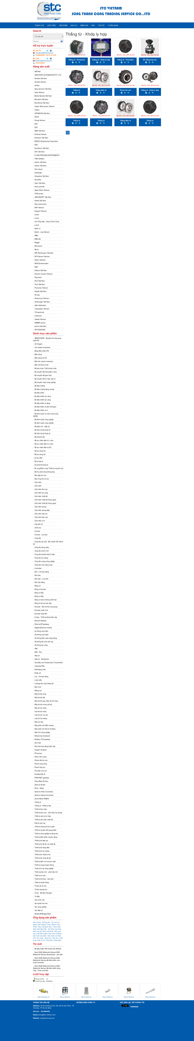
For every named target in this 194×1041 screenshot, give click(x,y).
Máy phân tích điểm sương (44, 725)
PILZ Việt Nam (40, 281)
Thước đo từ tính (40, 886)
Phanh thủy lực (40, 767)
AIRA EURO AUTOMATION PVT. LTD (48, 75)
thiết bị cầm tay (40, 823)
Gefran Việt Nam (40, 162)
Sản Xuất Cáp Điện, (40, 936)
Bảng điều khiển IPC (42, 351)
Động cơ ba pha (40, 589)
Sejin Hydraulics (40, 305)
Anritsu (37, 85)
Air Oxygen (38, 344)
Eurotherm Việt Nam (42, 148)
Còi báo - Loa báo (41, 534)
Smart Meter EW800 (42, 798)
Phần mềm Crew (40, 757)
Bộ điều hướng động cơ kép (44, 389)
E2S (36, 124)
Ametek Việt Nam (41, 78)
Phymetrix (38, 277)
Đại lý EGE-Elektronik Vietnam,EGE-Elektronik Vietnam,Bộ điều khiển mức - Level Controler (47, 960)
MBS (36, 235)
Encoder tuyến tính (41, 610)
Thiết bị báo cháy (41, 809)
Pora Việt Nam (40, 284)
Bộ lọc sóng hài (40, 451)
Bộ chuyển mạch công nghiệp (45, 382)
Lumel (37, 225)
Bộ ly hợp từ (39, 461)
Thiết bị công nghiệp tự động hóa (46, 833)
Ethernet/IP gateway (42, 624)
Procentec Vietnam (41, 288)
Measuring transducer (42, 736)
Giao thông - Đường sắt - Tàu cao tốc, (46, 922)
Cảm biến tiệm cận (41, 517)
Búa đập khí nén (40, 475)
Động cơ (38, 586)
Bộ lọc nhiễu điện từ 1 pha (44, 440)
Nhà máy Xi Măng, (55, 933)
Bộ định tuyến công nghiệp (44, 419)
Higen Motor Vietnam (42, 190)
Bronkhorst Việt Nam (42, 103)
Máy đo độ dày (40, 697)
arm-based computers (42, 347)
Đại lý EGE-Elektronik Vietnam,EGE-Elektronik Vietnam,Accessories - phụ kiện (48, 953)
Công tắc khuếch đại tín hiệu (45, 554)
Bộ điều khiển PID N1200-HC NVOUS (48, 949)
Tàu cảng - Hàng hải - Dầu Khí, (47, 938)
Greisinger (38, 172)
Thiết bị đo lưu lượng (42, 851)
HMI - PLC (38, 652)
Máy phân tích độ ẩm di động (45, 729)
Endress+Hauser (40, 134)
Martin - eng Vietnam (42, 232)
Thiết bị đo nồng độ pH (43, 858)
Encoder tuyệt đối (41, 613)
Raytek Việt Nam (40, 291)
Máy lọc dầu (39, 722)
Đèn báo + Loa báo (41, 579)
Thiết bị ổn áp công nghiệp (44, 868)
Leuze (37, 214)
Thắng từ (38, 802)
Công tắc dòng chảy (42, 547)
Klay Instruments (40, 204)
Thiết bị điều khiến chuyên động (46, 837)
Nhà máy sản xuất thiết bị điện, (47, 932)
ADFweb (38, 71)
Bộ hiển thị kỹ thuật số (42, 430)
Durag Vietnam (40, 120)
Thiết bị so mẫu (40, 875)
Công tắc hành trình (42, 551)
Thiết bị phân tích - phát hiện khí (46, 872)
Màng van (38, 690)
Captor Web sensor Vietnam (45, 106)
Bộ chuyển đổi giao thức (43, 375)
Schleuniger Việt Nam (42, 302)
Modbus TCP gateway (42, 739)
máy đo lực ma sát (41, 715)
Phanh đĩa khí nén (41, 760)
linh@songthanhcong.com (43, 61)
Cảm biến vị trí (40, 520)
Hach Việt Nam (40, 183)
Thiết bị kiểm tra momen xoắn (45, 861)
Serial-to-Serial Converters (44, 795)
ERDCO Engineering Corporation (46, 141)
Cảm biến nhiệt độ (41, 496)
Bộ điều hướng (40, 386)
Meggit (37, 242)
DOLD (37, 117)
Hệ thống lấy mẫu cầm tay (44, 641)
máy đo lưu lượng (41, 718)
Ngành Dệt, (37, 924)
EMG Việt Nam (40, 131)
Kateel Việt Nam (40, 200)
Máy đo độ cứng (40, 694)
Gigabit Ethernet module (43, 627)
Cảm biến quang (40, 507)
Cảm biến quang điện (42, 510)
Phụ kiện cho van (41, 771)
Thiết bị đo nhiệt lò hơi (42, 854)
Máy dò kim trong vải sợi (43, 704)
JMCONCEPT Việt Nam (43, 197)
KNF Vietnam (39, 207)
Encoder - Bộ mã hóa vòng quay (46, 607)
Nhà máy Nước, (48, 931)
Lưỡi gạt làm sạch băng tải (44, 683)
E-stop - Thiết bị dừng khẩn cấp (46, 617)
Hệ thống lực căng (41, 645)
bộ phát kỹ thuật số (41, 465)
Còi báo (37, 531)
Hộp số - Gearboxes (42, 659)
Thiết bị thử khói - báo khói (44, 879)
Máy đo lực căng (40, 708)
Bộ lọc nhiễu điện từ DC (43, 447)
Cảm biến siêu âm (41, 514)
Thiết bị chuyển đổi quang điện (45, 830)
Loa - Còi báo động (41, 676)
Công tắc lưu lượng (41, 558)
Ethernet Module (40, 620)
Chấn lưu (38, 527)
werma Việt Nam (40, 326)
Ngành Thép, (46, 924)
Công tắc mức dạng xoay (43, 565)
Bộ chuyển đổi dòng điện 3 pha (46, 372)
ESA (36, 145)
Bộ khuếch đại (40, 437)
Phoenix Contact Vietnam (44, 274)
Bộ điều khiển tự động (42, 403)
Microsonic (38, 246)
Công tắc (38, 538)
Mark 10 (37, 228)
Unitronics (38, 316)
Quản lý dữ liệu (40, 785)
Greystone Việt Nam (42, 176)
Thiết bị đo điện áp (41, 840)
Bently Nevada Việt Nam (43, 96)
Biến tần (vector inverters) (44, 361)
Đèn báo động (40, 582)
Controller (38, 568)
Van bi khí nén (40, 900)
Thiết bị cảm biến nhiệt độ (44, 819)
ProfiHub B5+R (40, 774)
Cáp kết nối (39, 524)
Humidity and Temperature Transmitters (49, 662)
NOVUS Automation (41, 263)
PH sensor (38, 753)
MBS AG (38, 239)
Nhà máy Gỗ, (38, 931)
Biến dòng (38, 354)
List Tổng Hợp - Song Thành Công (47, 221)
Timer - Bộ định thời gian (43, 893)
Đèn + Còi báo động (42, 572)
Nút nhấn (38, 743)
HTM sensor (39, 193)
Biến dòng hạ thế (41, 358)
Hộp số (37, 655)
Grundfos (38, 179)
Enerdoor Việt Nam (41, 138)
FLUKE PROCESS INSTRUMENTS (47, 155)
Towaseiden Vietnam (42, 309)
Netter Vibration (40, 260)
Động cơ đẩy (39, 593)
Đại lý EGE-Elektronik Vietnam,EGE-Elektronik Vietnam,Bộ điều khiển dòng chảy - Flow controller (46, 968)
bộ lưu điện (39, 458)
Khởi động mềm (40, 669)
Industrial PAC (40, 666)
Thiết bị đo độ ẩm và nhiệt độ (45, 844)
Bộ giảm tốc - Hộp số (42, 426)
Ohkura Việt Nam (41, 270)
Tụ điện (37, 896)
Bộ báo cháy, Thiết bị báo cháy (45, 368)
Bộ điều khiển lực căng (43, 396)
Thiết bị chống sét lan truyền (45, 826)
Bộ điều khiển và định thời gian (45, 407)
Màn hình (38, 687)
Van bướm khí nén (41, 903)
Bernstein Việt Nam (41, 99)
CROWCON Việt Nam (42, 113)
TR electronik (39, 312)
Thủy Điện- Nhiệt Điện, (54, 940)
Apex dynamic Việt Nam (43, 89)
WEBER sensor (40, 323)
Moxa (37, 249)
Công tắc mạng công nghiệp (45, 561)
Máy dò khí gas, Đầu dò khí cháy (46, 701)
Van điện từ (39, 910)
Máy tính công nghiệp (42, 732)
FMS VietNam (39, 159)
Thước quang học (41, 889)
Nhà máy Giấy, (56, 929)
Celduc (37, 110)
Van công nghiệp (40, 907)
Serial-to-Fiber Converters (44, 791)
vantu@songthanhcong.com (44, 53)
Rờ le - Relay (39, 788)
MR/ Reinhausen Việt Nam (44, 253)
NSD (36, 267)
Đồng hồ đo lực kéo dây (43, 603)
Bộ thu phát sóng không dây (45, 472)
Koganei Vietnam (41, 211)
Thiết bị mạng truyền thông (44, 865)
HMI (36, 648)
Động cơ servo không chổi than (46, 600)
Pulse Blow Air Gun (41, 781)
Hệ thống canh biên (41, 634)
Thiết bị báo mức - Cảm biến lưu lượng (48, 812)
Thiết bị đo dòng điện (42, 847)
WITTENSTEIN (40, 330)
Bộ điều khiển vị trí (41, 410)
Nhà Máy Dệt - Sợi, (44, 929)
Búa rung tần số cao (42, 479)
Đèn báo (38, 575)
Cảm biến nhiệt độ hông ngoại (45, 500)
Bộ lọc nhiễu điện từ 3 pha (44, 444)
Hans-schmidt (39, 186)
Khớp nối (38, 673)
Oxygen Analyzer (41, 750)
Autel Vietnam (39, 92)
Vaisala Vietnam (40, 319)
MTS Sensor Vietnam (42, 256)
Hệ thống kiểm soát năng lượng (46, 638)
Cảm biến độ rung (41, 489)
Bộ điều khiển (39, 393)
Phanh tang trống (41, 764)
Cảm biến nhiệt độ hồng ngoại (45, 503)
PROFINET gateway (42, 778)
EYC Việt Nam (40, 152)
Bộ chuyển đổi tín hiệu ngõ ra (45, 379)
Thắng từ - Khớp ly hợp (43, 805)
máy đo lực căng (40, 711)
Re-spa (37, 295)
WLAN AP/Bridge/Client (43, 914)
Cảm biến (38, 482)
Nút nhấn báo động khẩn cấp (45, 746)
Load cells (38, 680)
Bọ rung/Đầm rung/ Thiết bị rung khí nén (49, 468)
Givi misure (39, 169)
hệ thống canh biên (41, 631)
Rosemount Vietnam (42, 298)
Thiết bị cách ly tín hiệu (43, 816)
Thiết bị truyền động (42, 882)
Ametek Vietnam (40, 82)
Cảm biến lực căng (41, 493)
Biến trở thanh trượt (41, 365)
